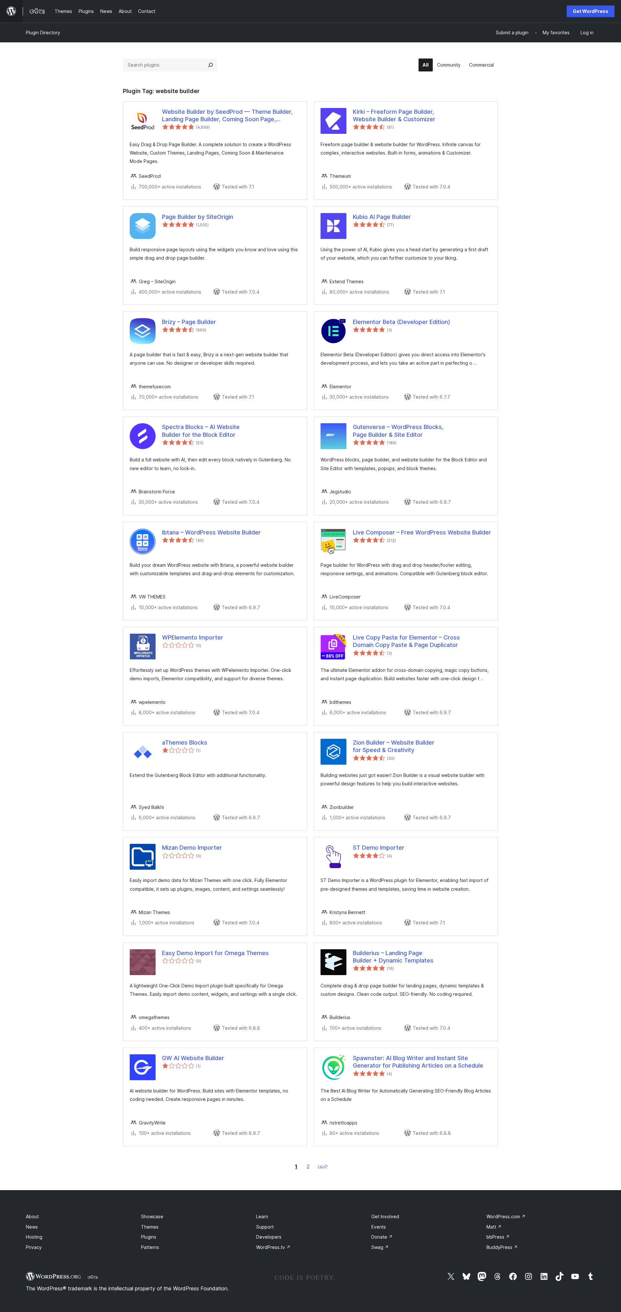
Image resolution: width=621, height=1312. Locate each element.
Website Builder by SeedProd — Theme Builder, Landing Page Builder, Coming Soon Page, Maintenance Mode (227, 115)
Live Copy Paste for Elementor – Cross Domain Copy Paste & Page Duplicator (406, 641)
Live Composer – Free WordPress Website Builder (422, 532)
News (32, 1227)
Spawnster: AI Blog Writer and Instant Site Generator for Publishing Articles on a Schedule (418, 1062)
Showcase (152, 1216)
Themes (149, 1227)
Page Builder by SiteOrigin (197, 216)
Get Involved (385, 1216)
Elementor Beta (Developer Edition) (401, 321)
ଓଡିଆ (93, 1277)
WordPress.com (506, 1216)
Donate (382, 1237)
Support (265, 1227)
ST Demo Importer (378, 847)
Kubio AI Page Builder (382, 216)
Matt (494, 1227)
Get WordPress (590, 11)
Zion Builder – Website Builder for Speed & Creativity (393, 746)
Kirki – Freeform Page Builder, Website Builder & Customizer (394, 115)
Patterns (150, 1247)
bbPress (498, 1237)
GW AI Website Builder (193, 1058)
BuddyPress (502, 1247)
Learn (262, 1216)
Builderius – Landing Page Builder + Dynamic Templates (393, 957)
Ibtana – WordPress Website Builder (211, 532)
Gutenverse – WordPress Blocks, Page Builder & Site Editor (398, 431)
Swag (380, 1247)
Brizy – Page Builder (189, 321)
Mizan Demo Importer (192, 847)
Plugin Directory (43, 32)
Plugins (148, 1237)
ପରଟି (323, 1166)
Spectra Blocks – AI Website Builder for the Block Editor (201, 431)
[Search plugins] (210, 65)
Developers (268, 1237)
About (32, 1216)
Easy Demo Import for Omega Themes (215, 953)
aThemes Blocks (184, 742)
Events (378, 1227)
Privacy (34, 1247)
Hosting (34, 1237)
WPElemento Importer (192, 637)
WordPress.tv (273, 1247)
